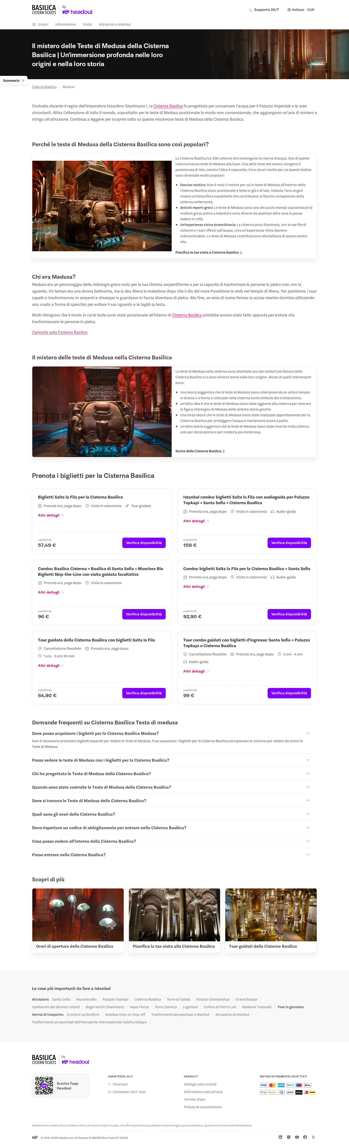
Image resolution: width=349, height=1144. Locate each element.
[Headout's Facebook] (305, 1137)
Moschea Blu (86, 999)
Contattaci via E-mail (129, 1091)
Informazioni (65, 24)
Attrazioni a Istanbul (115, 24)
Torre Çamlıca (166, 1006)
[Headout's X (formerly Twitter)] (313, 1137)
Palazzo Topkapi (115, 999)
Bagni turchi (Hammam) (105, 1006)
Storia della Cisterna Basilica (198, 450)
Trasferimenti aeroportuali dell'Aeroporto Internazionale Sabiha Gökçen (89, 1022)
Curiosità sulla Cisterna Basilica (59, 332)
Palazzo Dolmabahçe (213, 999)
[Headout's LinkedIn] (280, 1137)
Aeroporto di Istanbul (232, 1014)
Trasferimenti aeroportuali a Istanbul (180, 1014)
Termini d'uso (194, 1099)
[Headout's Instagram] (289, 1137)
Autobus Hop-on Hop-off (125, 1014)
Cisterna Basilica (44, 86)
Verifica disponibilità (144, 542)
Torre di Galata (178, 999)
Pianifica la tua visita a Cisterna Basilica (207, 252)
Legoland (190, 1006)
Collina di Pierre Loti (220, 1006)
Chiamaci (120, 1084)
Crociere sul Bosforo (83, 1014)
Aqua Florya (139, 1006)
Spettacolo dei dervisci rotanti (56, 1006)
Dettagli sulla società (200, 1084)
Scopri (43, 24)
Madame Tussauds (257, 1006)
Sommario (11, 80)
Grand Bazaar (247, 999)
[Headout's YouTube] (297, 1137)
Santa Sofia (61, 999)
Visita (87, 24)
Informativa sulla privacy (203, 1091)
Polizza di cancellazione (203, 1106)
